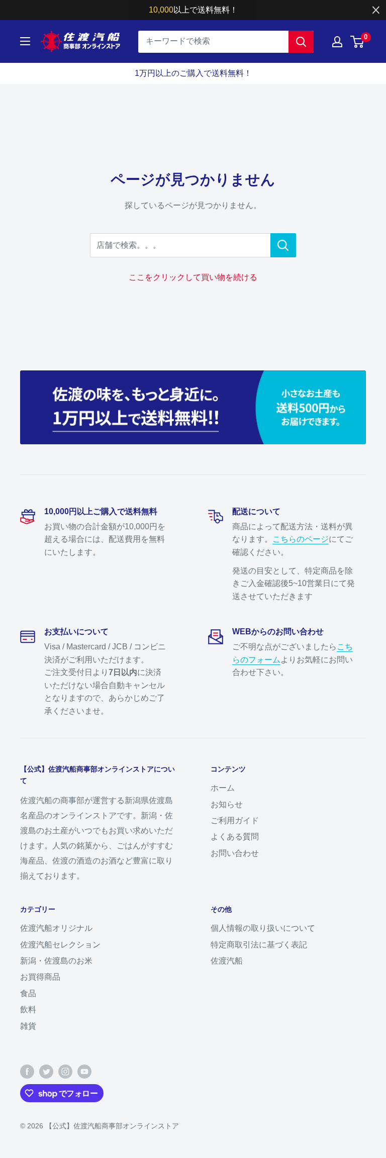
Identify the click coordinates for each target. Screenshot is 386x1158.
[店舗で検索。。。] (283, 245)
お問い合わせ (235, 853)
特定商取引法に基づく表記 (259, 944)
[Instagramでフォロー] (65, 1072)
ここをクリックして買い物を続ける (193, 277)
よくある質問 (235, 836)
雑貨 (28, 1026)
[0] (357, 42)
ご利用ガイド (235, 820)
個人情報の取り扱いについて (263, 928)
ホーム (223, 788)
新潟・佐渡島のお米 (56, 960)
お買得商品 (40, 977)
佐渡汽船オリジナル (56, 928)
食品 (28, 993)
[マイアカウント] (337, 41)
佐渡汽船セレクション (60, 944)
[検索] (301, 42)
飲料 (28, 1009)
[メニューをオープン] (25, 41)
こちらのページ (300, 539)
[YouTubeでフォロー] (84, 1072)
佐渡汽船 (227, 960)
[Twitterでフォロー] (46, 1072)
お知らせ (227, 804)
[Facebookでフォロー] (27, 1072)
